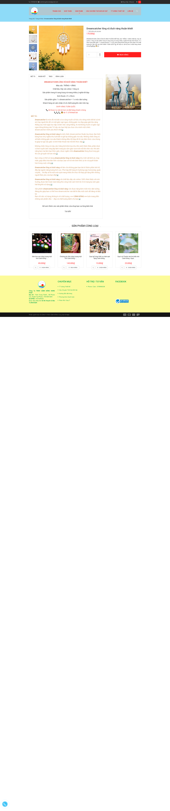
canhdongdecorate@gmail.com (49, 2)
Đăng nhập (125, 2)
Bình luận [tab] (60, 76)
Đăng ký (131, 2)
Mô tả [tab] (32, 76)
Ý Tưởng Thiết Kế (64, 286)
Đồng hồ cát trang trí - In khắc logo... (42, 257)
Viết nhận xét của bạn (94, 31)
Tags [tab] (50, 76)
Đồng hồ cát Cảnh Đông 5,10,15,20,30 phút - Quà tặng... (70, 257)
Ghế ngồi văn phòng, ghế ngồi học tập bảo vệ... (99, 257)
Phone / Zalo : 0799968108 (96, 286)
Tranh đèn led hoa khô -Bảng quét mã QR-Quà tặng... (128, 257)
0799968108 (33, 2)
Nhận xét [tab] (42, 76)
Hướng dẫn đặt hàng (65, 293)
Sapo (67, 314)
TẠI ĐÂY (68, 211)
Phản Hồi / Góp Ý (64, 300)
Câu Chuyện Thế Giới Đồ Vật (68, 290)
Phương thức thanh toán (66, 297)
